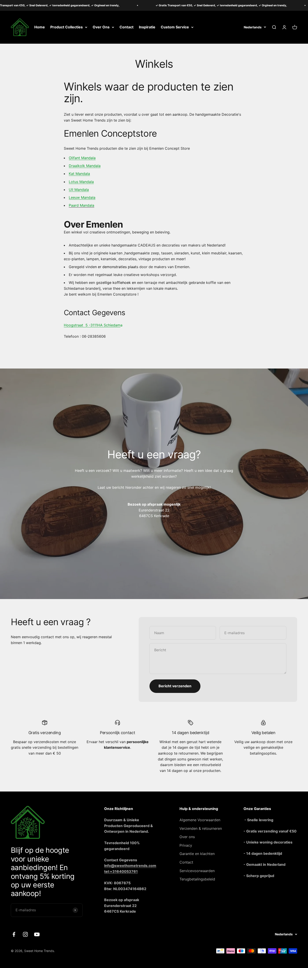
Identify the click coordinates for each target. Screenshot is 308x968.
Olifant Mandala (82, 158)
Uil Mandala (79, 189)
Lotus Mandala (81, 181)
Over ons (187, 837)
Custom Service (175, 27)
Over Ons (101, 27)
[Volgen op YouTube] (37, 934)
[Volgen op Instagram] (25, 934)
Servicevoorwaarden (197, 870)
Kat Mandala (79, 173)
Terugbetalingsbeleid (197, 879)
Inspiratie (147, 27)
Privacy (185, 845)
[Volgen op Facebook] (14, 934)
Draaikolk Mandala (85, 165)
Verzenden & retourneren (200, 828)
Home (39, 27)
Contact (126, 27)
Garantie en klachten (197, 853)
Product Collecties (66, 27)
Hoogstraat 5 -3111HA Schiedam (92, 325)
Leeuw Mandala (82, 197)
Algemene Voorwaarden (199, 820)
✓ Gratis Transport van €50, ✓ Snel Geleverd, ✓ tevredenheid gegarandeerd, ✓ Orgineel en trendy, (201, 5)
